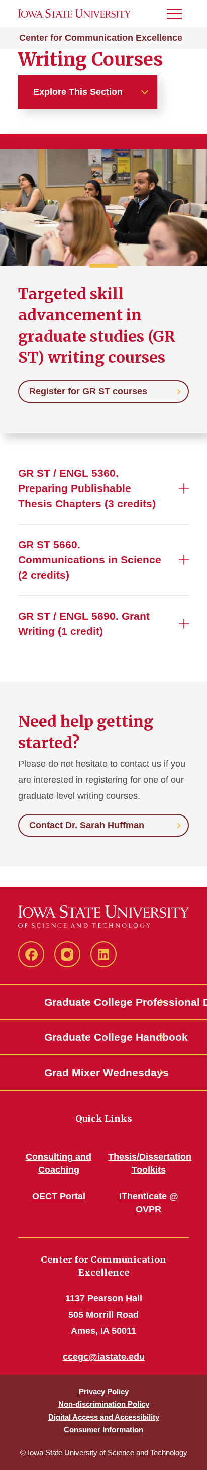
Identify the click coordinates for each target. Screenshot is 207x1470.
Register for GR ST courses (88, 391)
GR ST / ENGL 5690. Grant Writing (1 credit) (84, 623)
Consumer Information (103, 1429)
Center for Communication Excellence (100, 38)
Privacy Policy (104, 1391)
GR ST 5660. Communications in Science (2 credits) (89, 560)
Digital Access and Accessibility (103, 1417)
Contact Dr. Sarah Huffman (86, 825)
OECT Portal (58, 1196)
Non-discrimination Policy (103, 1404)
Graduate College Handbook (103, 1037)
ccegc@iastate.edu (104, 1357)
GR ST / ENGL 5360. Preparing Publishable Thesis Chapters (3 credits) (87, 488)
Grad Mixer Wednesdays (103, 1072)
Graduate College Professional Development (103, 1002)
